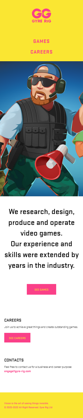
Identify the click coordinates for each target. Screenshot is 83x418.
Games (41, 41)
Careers (41, 51)
